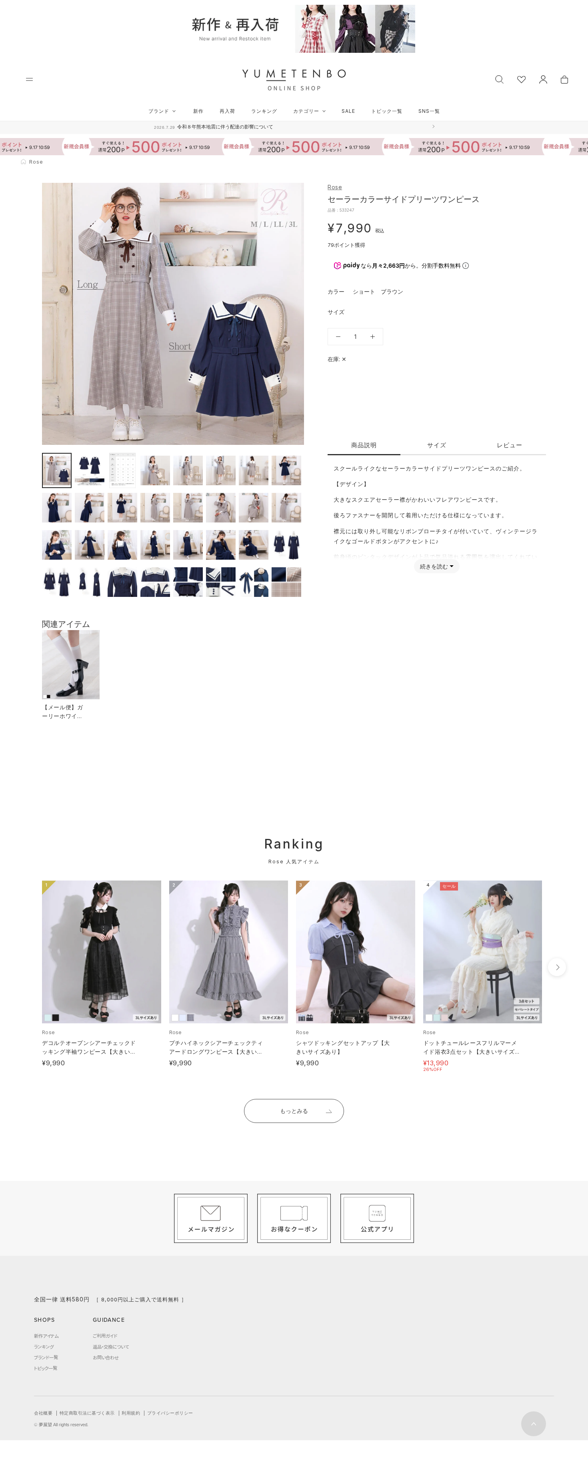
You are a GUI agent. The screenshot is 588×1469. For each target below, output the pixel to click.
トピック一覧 (386, 111)
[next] (557, 967)
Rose (335, 187)
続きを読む (434, 566)
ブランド (158, 111)
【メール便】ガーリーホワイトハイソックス (62, 716)
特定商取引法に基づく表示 (87, 1413)
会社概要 (43, 1413)
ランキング (264, 111)
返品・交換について (111, 1346)
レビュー (509, 445)
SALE (348, 111)
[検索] (499, 78)
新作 (198, 111)
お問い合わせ (106, 1357)
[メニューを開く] (29, 79)
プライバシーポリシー (170, 1413)
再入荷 (227, 111)
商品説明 (364, 445)
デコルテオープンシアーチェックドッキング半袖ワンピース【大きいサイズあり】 (89, 1051)
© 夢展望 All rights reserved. (61, 1424)
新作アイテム (46, 1335)
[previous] (27, 967)
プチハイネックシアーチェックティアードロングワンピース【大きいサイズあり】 (216, 1051)
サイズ (436, 445)
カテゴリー (306, 111)
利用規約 (131, 1413)
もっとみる (294, 1110)
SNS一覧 (429, 111)
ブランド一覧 (46, 1357)
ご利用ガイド (105, 1335)
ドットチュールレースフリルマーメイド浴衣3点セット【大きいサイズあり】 (470, 1051)
